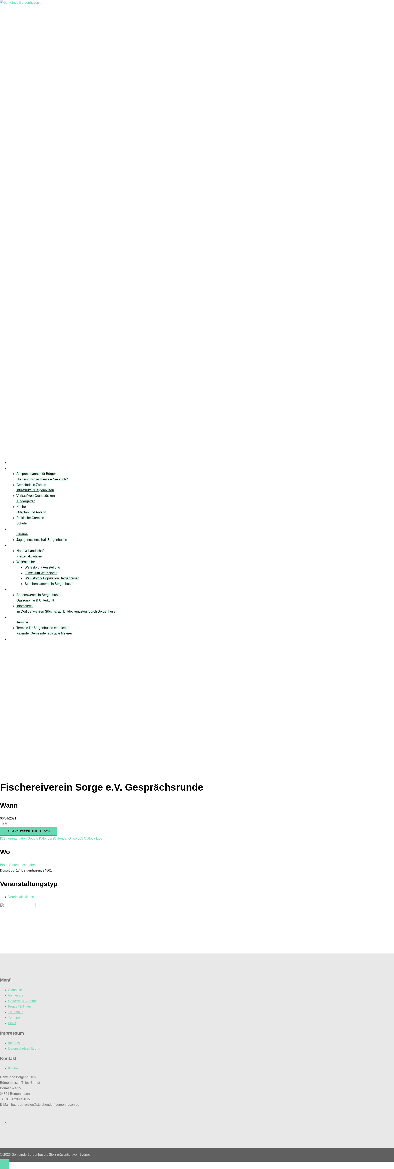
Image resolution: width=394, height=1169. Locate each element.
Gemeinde (15, 468)
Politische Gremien (30, 518)
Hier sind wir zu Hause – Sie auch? (42, 479)
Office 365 (75, 838)
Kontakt (13, 1068)
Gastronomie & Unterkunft (35, 600)
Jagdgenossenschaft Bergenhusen (41, 539)
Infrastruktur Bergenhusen (35, 490)
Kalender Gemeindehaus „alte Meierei (44, 633)
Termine (14, 617)
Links (12, 639)
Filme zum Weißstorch (41, 573)
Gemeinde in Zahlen (31, 485)
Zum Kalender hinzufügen (29, 831)
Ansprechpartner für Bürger (36, 474)
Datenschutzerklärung (24, 1048)
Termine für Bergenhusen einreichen (42, 628)
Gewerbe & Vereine (22, 1001)
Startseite (15, 462)
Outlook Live (93, 838)
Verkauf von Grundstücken (35, 495)
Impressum (16, 1043)
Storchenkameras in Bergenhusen (49, 584)
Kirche (21, 506)
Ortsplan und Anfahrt (31, 512)
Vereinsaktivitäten (21, 897)
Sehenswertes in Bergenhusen (38, 595)
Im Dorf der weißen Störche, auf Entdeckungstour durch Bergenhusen (66, 611)
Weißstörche (25, 562)
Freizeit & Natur (19, 545)
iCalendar (60, 838)
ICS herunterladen (13, 838)
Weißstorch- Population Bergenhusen (52, 578)
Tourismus (15, 589)
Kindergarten (25, 501)
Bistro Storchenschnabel (18, 865)
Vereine (13, 529)
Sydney (84, 1154)
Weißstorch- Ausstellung (42, 567)
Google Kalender (39, 838)
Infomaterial (24, 606)
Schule (21, 523)
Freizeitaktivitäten (29, 556)
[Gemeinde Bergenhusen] (19, 2)
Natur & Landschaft (30, 551)
